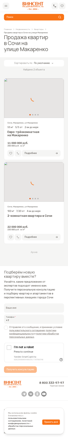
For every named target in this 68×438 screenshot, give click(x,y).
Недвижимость (23, 29)
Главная (8, 29)
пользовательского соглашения (27, 330)
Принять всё (51, 422)
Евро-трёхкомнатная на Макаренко (23, 133)
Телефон (10, 317)
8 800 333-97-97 (51, 382)
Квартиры (39, 29)
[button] (54, 6)
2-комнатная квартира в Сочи (29, 216)
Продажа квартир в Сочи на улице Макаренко (26, 32)
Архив (34, 252)
